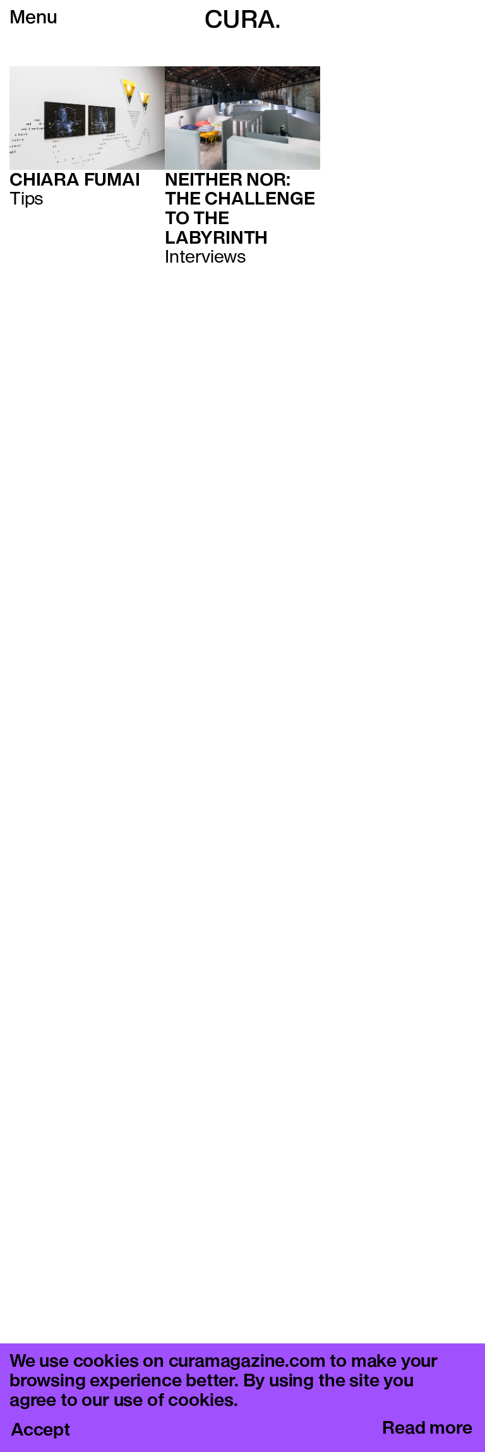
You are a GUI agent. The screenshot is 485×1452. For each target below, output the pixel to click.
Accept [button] (40, 1431)
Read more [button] (427, 1429)
